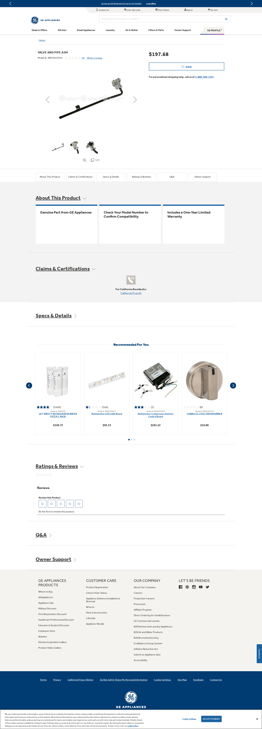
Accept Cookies (211, 719)
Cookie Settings (189, 719)
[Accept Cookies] (257, 719)
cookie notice (132, 726)
